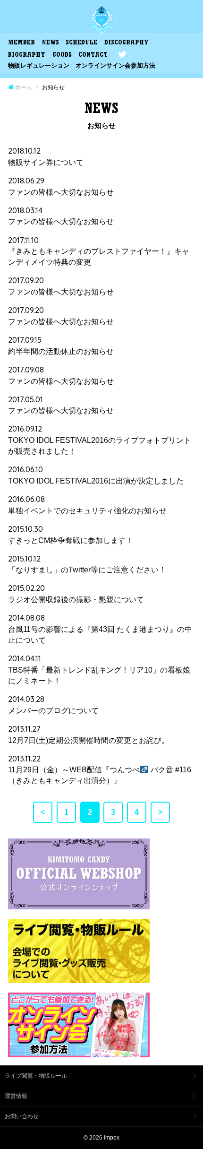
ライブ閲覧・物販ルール (36, 1075)
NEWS (50, 43)
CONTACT (93, 55)
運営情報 (16, 1096)
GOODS (62, 55)
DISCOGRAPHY (126, 43)
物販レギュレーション (38, 65)
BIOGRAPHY (26, 55)
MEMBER (21, 43)
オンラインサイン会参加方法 (115, 65)
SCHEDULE (81, 43)
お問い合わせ (22, 1116)
